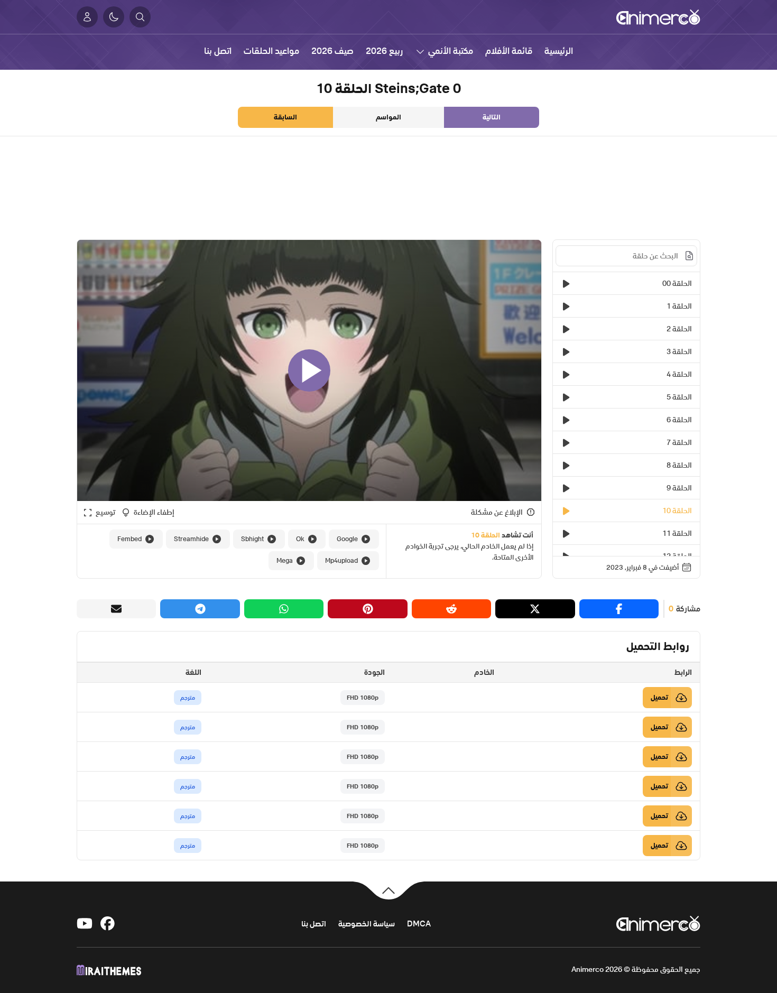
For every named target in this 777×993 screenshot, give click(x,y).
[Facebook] (108, 923)
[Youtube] (84, 923)
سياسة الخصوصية (366, 923)
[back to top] (388, 890)
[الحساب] (87, 16)
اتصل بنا (313, 923)
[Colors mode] (113, 16)
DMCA (419, 923)
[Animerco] (658, 17)
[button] (140, 16)
